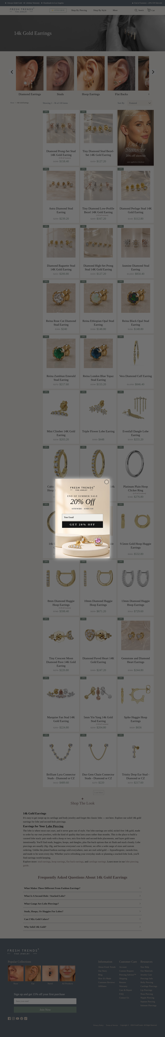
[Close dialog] (106, 482)
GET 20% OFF (82, 524)
